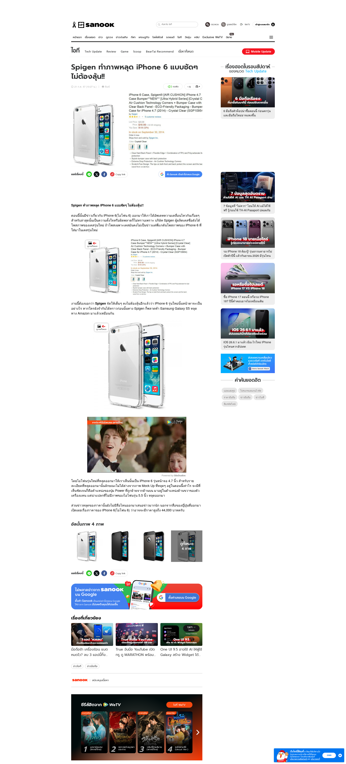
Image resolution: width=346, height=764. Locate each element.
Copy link (120, 174)
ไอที (180, 37)
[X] (96, 174)
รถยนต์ (170, 37)
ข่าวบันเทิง (122, 37)
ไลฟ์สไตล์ (157, 37)
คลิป (196, 37)
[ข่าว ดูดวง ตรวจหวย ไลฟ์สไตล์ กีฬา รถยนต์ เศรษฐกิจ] (92, 25)
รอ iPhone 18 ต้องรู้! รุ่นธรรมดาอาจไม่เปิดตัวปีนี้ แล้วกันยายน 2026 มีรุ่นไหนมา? (247, 255)
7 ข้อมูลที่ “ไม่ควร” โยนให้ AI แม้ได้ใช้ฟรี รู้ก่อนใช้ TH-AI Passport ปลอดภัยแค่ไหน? (246, 210)
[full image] (87, 546)
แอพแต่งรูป (229, 390)
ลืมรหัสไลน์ (230, 404)
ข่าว (100, 37)
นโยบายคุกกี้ (315, 759)
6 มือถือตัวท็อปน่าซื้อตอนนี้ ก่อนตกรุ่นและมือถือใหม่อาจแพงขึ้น (247, 113)
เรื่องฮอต (90, 37)
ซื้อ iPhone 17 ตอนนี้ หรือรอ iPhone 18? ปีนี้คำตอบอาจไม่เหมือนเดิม (246, 299)
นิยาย (229, 37)
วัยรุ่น (188, 37)
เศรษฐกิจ (144, 37)
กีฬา (133, 37)
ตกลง (329, 755)
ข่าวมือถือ (92, 666)
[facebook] (104, 174)
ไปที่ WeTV (179, 705)
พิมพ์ (107, 86)
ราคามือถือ (229, 397)
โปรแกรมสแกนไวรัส (250, 390)
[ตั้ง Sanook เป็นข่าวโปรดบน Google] (136, 595)
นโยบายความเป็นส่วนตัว (298, 759)
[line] (89, 174)
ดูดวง (109, 37)
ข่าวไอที (77, 666)
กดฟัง (175, 86)
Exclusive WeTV (213, 37)
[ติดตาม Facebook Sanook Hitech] (248, 363)
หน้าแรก (77, 37)
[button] (159, 24)
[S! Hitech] (80, 680)
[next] (197, 732)
